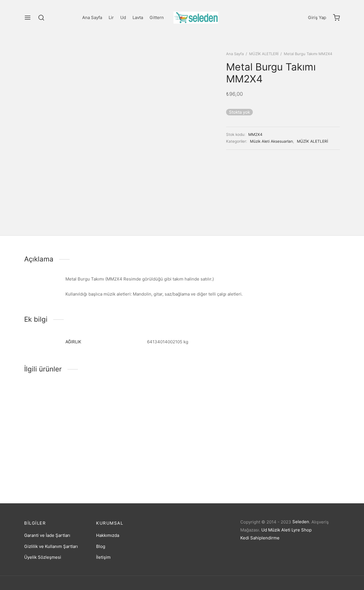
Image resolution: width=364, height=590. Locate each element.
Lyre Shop (301, 530)
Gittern (157, 17)
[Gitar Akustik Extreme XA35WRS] (222, 422)
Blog (100, 546)
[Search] (41, 17)
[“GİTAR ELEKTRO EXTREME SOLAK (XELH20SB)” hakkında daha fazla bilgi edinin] (132, 445)
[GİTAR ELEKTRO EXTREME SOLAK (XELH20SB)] (141, 422)
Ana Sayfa (92, 17)
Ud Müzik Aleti (275, 530)
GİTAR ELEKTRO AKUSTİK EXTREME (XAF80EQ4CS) (293, 468)
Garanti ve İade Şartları (47, 535)
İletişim (103, 557)
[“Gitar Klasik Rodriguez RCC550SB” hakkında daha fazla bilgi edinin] (51, 445)
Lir (111, 17)
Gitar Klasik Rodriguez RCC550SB (58, 466)
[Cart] (336, 17)
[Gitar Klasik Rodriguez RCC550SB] (60, 422)
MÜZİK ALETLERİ (263, 53)
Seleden (300, 521)
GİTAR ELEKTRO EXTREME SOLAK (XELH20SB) (139, 468)
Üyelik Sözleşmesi (42, 557)
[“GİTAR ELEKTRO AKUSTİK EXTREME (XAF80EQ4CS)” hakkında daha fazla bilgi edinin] (294, 445)
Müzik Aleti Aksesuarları (271, 141)
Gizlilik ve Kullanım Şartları (51, 546)
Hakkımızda (107, 535)
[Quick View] (70, 445)
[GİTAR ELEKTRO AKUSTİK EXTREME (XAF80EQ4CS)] (303, 422)
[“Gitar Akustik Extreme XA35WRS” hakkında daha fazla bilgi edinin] (213, 445)
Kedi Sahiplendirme (260, 538)
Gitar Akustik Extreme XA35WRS (219, 466)
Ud (123, 17)
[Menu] (27, 18)
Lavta (138, 17)
